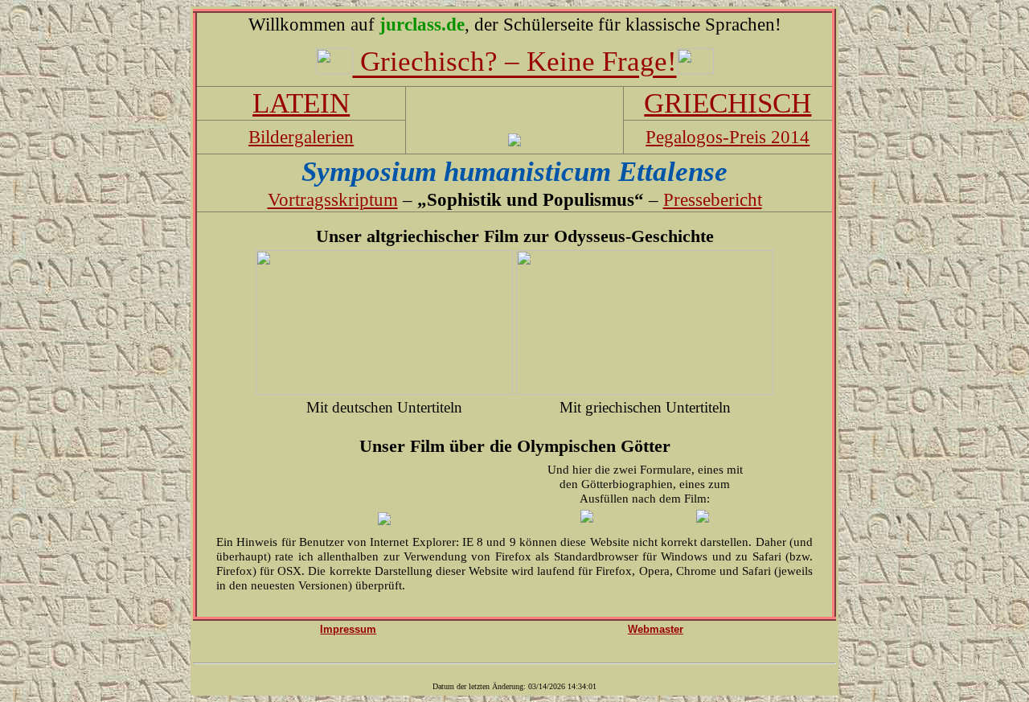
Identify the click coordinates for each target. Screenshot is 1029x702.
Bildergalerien (301, 136)
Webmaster (655, 629)
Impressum (348, 629)
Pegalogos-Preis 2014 (728, 136)
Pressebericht (712, 199)
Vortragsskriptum (333, 199)
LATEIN (301, 103)
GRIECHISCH (727, 103)
